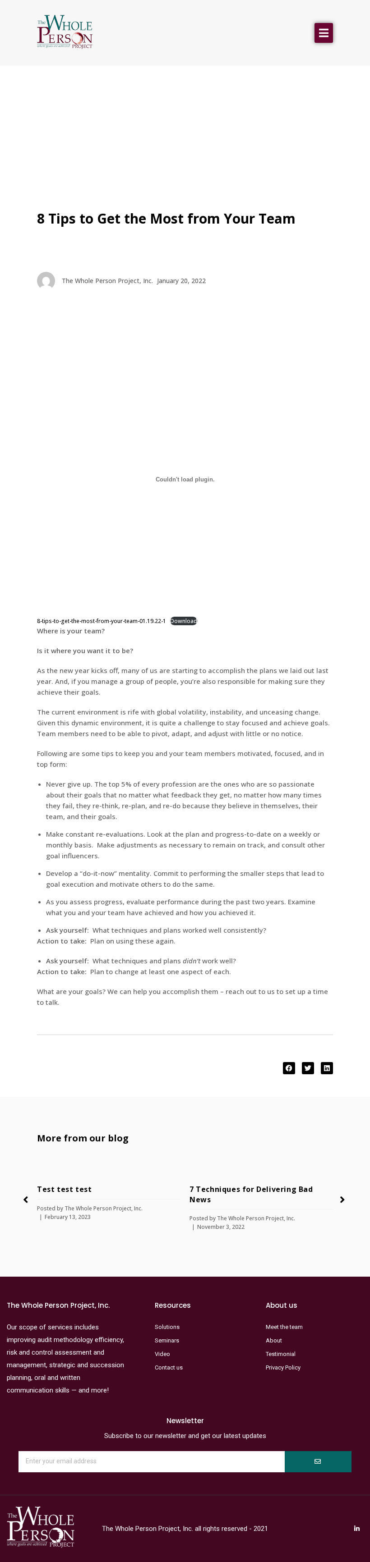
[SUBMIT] (318, 1461)
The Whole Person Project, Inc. (104, 1208)
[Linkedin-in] (357, 1528)
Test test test (64, 1189)
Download (183, 621)
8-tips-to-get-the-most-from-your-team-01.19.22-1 (101, 621)
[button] (323, 33)
